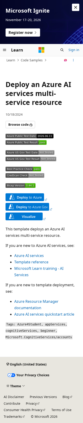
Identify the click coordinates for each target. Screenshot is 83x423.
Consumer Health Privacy (23, 410)
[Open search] (62, 50)
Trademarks (13, 416)
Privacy (31, 403)
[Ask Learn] (65, 60)
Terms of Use (61, 410)
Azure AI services (29, 255)
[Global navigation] (4, 50)
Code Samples (32, 60)
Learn (10, 60)
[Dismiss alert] (75, 7)
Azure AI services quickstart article (44, 314)
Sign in (73, 50)
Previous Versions (43, 397)
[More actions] (73, 60)
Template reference (31, 262)
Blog (65, 397)
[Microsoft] (41, 50)
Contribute (12, 403)
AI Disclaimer (14, 397)
